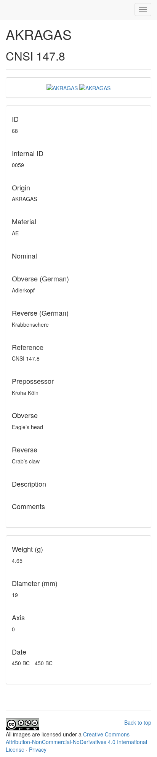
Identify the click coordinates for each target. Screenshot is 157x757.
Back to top (137, 722)
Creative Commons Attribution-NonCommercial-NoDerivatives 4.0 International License (76, 741)
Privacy (37, 749)
